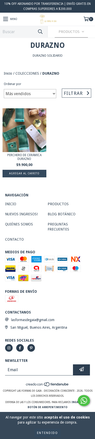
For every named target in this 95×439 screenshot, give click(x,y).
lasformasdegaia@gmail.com (32, 320)
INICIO (10, 204)
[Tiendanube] (47, 385)
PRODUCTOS (58, 204)
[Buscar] (40, 31)
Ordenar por (12, 84)
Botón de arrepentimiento (47, 407)
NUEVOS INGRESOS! (21, 214)
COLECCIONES (27, 73)
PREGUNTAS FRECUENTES (58, 226)
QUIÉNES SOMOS (19, 224)
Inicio (8, 73)
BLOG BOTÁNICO (61, 214)
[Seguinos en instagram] (9, 348)
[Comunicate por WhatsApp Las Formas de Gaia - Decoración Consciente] (84, 400)
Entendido (47, 433)
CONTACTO (14, 239)
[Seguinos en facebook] (20, 348)
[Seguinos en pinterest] (31, 348)
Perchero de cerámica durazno (24, 157)
